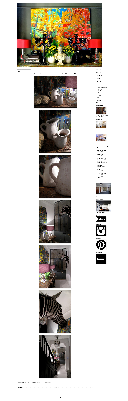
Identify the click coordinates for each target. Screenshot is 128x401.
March (99, 97)
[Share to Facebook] (49, 382)
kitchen (98, 172)
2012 (98, 72)
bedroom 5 (99, 157)
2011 (98, 102)
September (100, 75)
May (99, 81)
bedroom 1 (99, 151)
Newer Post (20, 387)
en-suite (98, 165)
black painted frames (101, 161)
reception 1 (99, 174)
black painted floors (100, 159)
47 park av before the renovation (103, 146)
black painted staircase (101, 162)
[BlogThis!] (47, 382)
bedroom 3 (99, 154)
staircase (98, 178)
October (99, 73)
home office (99, 170)
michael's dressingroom (101, 173)
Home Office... (100, 89)
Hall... (99, 86)
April (99, 95)
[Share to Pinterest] (50, 382)
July (99, 78)
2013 (98, 70)
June (99, 80)
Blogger (66, 397)
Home (55, 387)
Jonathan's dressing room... (103, 87)
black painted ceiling (100, 158)
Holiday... (99, 93)
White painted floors (100, 150)
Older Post (91, 387)
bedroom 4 (99, 155)
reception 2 (99, 176)
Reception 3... (100, 90)
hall (97, 169)
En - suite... (100, 84)
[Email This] (45, 382)
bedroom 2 (99, 153)
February (100, 98)
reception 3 (99, 177)
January (99, 100)
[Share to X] (48, 382)
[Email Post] (43, 382)
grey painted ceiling (100, 166)
